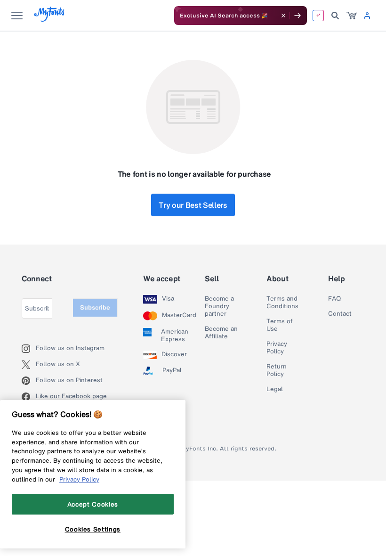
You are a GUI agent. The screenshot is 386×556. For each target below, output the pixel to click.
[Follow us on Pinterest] (29, 380)
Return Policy (276, 370)
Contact (340, 314)
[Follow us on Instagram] (29, 348)
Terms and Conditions (282, 302)
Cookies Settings (93, 529)
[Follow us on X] (29, 364)
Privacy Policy (276, 347)
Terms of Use (279, 325)
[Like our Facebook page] (29, 396)
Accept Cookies (92, 504)
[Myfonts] (49, 19)
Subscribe (95, 307)
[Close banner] (283, 15)
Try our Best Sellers (193, 205)
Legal (274, 389)
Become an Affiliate (221, 332)
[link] (351, 15)
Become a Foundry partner (219, 306)
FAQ (334, 299)
